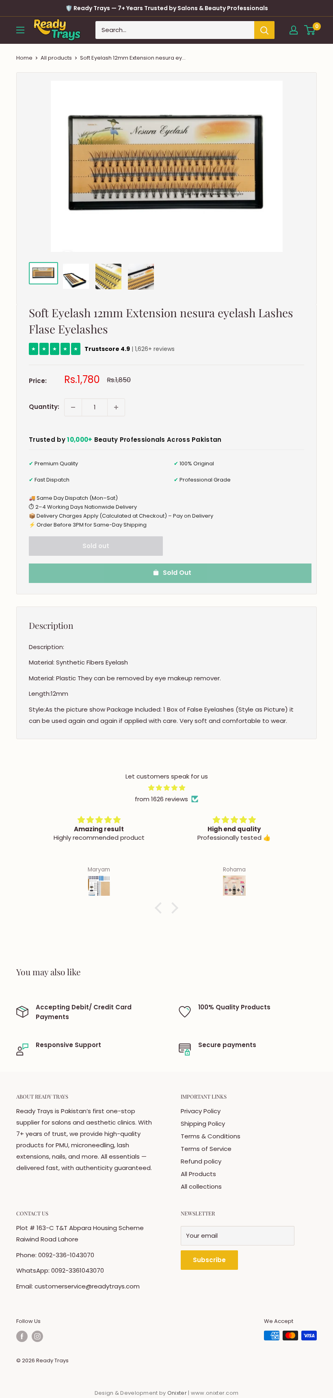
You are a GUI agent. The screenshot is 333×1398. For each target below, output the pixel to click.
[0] (310, 30)
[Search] (264, 30)
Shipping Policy (203, 1123)
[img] (166, 788)
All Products (198, 1174)
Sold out (95, 546)
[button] (160, 908)
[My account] (294, 30)
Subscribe (209, 1260)
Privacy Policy (201, 1111)
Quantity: (44, 406)
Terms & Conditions (210, 1136)
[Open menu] (20, 30)
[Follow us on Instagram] (37, 1336)
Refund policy (201, 1161)
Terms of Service (206, 1148)
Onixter (177, 1393)
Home (24, 58)
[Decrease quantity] (73, 407)
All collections (201, 1186)
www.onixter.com (215, 1393)
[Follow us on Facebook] (22, 1336)
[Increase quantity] (116, 407)
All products (56, 58)
